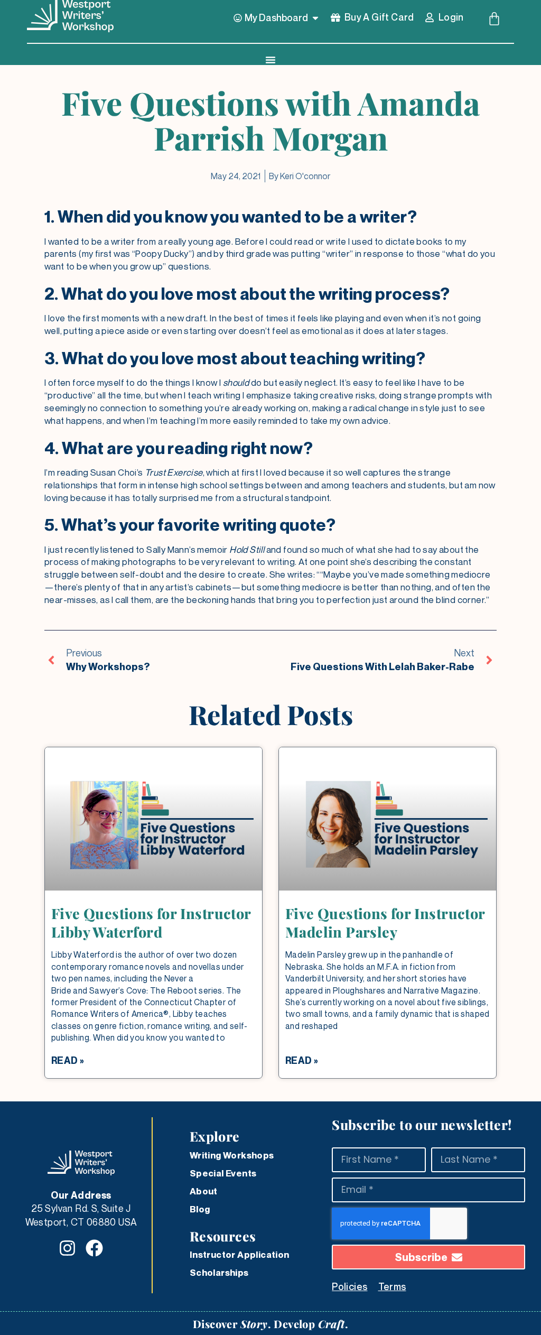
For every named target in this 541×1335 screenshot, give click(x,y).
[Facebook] (94, 1248)
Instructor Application (240, 1254)
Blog (200, 1209)
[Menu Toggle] (270, 59)
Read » (67, 1060)
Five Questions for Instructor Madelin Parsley (385, 922)
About (204, 1191)
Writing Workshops (232, 1155)
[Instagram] (67, 1248)
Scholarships (219, 1272)
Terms (392, 1286)
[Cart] (494, 18)
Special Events (223, 1173)
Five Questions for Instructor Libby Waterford (151, 922)
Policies (349, 1286)
